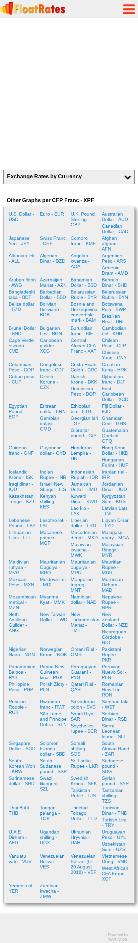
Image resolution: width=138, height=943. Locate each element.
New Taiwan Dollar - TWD (53, 617)
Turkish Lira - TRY (114, 822)
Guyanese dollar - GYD (53, 450)
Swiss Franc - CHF (53, 240)
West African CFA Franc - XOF (115, 873)
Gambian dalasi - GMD (49, 423)
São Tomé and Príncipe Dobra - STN (53, 719)
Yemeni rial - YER (22, 888)
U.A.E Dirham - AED (18, 837)
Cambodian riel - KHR (114, 330)
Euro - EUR (52, 214)
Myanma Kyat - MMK (52, 599)
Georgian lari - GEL (84, 420)
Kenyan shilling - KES (48, 501)
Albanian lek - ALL (21, 258)
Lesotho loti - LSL (53, 523)
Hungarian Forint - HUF (115, 462)
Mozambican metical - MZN (22, 602)
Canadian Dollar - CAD (115, 228)
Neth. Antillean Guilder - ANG (18, 622)
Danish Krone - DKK (84, 379)
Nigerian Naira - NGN (22, 651)
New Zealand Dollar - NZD (115, 620)
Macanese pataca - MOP (51, 538)
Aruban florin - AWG (22, 282)
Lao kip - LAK (80, 510)
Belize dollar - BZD (21, 306)
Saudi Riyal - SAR (84, 716)
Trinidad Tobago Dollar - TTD (84, 813)
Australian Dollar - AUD (115, 216)
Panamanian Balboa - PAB (22, 672)
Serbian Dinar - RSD (114, 716)
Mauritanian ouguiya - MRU (83, 567)
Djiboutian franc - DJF (114, 379)
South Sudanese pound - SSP (53, 766)
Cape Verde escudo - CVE (21, 346)
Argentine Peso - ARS (114, 258)
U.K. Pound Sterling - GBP (83, 219)
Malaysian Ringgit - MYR (112, 550)
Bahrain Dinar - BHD (114, 282)
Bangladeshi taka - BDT (22, 294)
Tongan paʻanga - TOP (50, 813)
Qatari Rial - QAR (83, 686)
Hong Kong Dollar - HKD (115, 450)
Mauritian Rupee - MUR (112, 567)
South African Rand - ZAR (115, 748)
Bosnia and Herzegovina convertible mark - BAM (84, 312)
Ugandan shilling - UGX (49, 837)
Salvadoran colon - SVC (83, 704)
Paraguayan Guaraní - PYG (83, 672)
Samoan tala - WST (115, 704)
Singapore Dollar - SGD (22, 745)
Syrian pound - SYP (115, 780)
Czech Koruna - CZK (49, 382)
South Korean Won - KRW (22, 766)
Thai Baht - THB (20, 810)
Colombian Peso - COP (21, 367)
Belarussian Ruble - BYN (115, 294)
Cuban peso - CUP (21, 379)
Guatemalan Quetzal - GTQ (115, 436)
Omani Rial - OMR (84, 651)
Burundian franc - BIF (82, 330)
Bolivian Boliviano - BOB (51, 309)
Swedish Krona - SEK (84, 780)
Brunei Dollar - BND (22, 330)
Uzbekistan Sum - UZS (113, 846)
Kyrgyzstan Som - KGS (114, 498)
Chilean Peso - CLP (114, 343)
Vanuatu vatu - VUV (20, 858)
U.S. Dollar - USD (21, 216)
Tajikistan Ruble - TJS (83, 793)
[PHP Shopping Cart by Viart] (121, 940)
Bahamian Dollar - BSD (84, 282)
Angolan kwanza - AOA (80, 261)
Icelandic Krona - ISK (21, 474)
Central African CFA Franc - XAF (83, 346)
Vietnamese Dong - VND (114, 858)
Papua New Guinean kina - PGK (52, 672)
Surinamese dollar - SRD (21, 780)
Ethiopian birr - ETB (81, 408)
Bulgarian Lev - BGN (51, 330)
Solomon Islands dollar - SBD (52, 748)
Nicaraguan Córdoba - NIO (114, 637)
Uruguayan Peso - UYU (114, 834)
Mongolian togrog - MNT (82, 585)
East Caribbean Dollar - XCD (115, 394)
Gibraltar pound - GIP (83, 433)
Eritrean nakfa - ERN (53, 408)
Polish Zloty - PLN (53, 686)
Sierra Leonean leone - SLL (114, 731)
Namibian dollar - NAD (83, 599)
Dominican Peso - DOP (83, 391)
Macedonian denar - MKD (84, 535)
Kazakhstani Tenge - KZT (22, 498)
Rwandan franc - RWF (53, 704)
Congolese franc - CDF (52, 367)
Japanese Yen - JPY (19, 240)
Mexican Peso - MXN (21, 582)
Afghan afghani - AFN (111, 243)
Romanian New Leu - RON (113, 689)
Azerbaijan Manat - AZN (53, 282)
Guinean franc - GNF (21, 450)
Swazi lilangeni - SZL (50, 783)
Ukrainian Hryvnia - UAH (81, 837)
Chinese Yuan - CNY (114, 355)
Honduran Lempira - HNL (81, 453)
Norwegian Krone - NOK (53, 651)
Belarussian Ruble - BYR (84, 294)
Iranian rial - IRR (114, 474)
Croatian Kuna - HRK (114, 367)
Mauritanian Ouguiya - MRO (52, 567)
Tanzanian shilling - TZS (113, 796)
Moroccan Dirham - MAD (112, 585)
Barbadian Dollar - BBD (53, 294)
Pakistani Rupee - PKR (111, 654)
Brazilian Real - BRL (113, 318)
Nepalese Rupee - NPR (112, 602)
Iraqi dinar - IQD (21, 486)
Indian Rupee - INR (53, 474)
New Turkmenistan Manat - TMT (85, 622)
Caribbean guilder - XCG (51, 346)
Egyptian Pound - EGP (18, 411)
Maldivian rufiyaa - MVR (19, 567)
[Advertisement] (69, 94)
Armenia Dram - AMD (115, 270)
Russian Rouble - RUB (18, 707)
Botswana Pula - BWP (114, 306)
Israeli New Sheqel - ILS (53, 486)
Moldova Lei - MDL (53, 582)
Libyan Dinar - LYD (115, 523)
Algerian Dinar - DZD (52, 258)
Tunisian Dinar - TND (114, 810)
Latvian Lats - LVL (115, 510)
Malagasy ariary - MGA (115, 535)
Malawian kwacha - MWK (81, 550)
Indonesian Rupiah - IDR (84, 474)
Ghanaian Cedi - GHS (114, 420)
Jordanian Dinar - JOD (114, 486)
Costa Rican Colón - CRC (84, 367)
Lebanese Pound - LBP (22, 523)
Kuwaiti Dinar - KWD (84, 498)
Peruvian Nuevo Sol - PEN (114, 672)
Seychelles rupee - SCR (84, 728)
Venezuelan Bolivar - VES (52, 861)
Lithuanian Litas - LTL (20, 535)
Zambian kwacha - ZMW (49, 891)
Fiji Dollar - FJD (113, 408)
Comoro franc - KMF (83, 240)
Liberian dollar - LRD (83, 523)
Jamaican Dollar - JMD (84, 486)
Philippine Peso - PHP (21, 686)
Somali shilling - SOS (79, 748)
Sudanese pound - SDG (112, 766)
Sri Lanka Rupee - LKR (84, 763)
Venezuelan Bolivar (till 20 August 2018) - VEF (83, 864)
